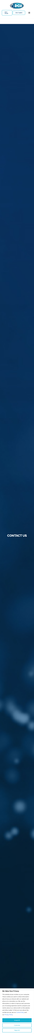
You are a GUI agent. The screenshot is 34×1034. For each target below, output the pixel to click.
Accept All (17, 1020)
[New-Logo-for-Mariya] (17, 3)
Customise (17, 1025)
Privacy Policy (9, 1015)
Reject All (17, 1030)
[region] (17, 1011)
